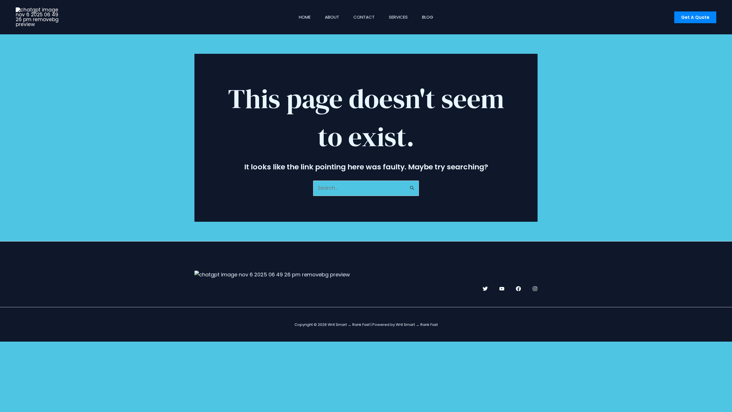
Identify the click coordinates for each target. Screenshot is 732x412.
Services (398, 17)
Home (305, 17)
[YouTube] (501, 288)
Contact (364, 17)
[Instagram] (535, 288)
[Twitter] (485, 288)
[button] (695, 17)
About (332, 17)
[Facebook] (518, 288)
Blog (427, 17)
